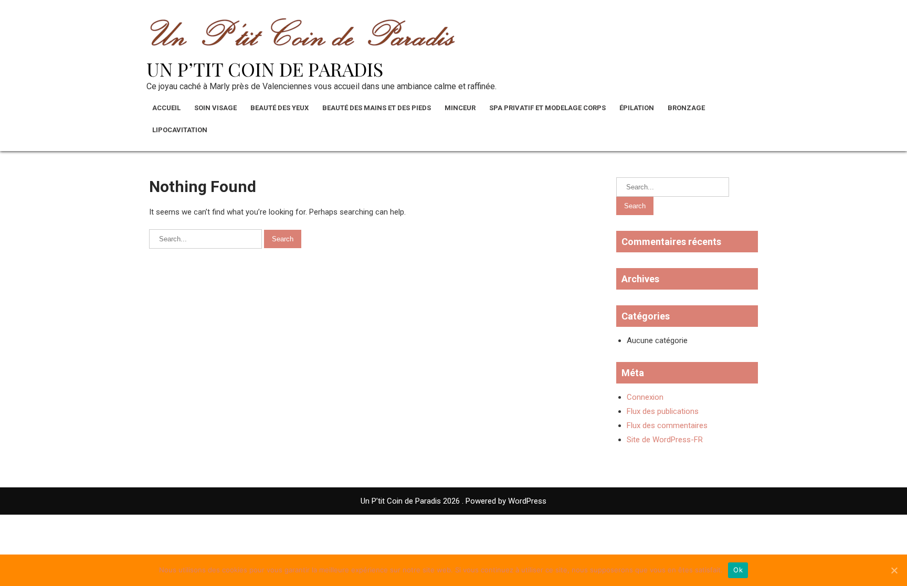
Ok (738, 570)
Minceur (460, 108)
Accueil (166, 108)
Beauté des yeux (279, 108)
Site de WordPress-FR (665, 439)
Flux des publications (663, 411)
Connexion (645, 397)
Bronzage (686, 108)
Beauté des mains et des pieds (376, 108)
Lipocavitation (179, 130)
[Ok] (894, 570)
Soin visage (215, 108)
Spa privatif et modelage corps (547, 108)
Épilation (636, 108)
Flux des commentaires (667, 425)
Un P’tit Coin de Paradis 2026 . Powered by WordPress (453, 501)
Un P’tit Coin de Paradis (264, 68)
